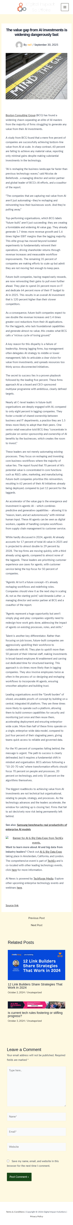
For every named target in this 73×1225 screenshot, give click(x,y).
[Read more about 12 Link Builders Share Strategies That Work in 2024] (36, 965)
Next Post (36, 925)
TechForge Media (43, 878)
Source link (12, 905)
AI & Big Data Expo (51, 852)
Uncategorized (34, 992)
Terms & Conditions (15, 1212)
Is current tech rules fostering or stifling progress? (35, 1014)
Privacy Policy (36, 1216)
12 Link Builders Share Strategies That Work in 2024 (35, 985)
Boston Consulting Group (20, 115)
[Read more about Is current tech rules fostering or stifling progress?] (36, 1005)
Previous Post (36, 918)
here (14, 870)
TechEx (51, 861)
